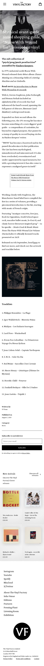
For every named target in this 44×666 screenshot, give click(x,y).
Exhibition (9, 615)
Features (8, 603)
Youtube (8, 575)
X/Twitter (8, 586)
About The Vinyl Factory (15, 592)
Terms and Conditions (23, 659)
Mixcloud (8, 582)
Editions (8, 600)
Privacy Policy (7, 659)
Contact (36, 659)
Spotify (7, 578)
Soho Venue (9, 596)
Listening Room (11, 611)
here (35, 242)
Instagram (9, 571)
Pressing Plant (10, 607)
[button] (7, 4)
